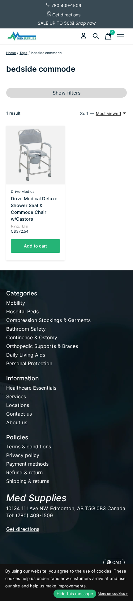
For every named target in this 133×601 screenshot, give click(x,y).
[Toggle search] (96, 36)
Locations (17, 405)
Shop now (85, 23)
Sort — (87, 113)
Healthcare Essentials (31, 388)
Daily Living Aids (25, 355)
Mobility (15, 303)
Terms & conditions (28, 446)
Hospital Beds (22, 311)
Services (16, 396)
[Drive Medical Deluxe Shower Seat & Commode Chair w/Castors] (35, 155)
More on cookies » (113, 593)
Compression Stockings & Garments (48, 320)
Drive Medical (23, 191)
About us (16, 422)
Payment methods (27, 464)
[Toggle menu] (120, 36)
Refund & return (24, 472)
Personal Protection (29, 363)
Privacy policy (22, 455)
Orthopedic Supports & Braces (42, 346)
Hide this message (75, 593)
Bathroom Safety (26, 329)
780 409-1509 (65, 5)
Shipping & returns (27, 481)
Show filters (66, 93)
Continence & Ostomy (31, 337)
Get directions (65, 14)
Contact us (19, 414)
